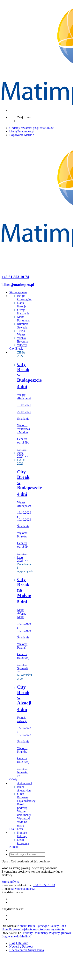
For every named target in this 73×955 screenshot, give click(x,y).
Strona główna (10, 881)
